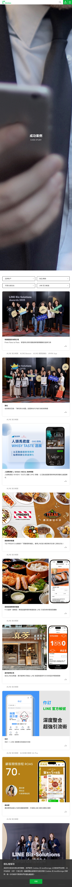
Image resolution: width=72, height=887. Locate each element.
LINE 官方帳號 (13, 353)
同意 (36, 881)
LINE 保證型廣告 (40, 353)
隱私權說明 (30, 874)
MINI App (53, 353)
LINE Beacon (26, 353)
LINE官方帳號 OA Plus (29, 753)
